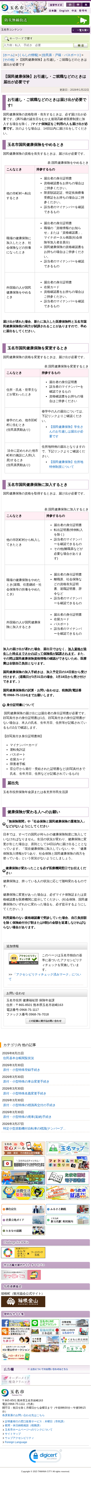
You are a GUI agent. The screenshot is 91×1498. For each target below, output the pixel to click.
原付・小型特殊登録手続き (22, 1069)
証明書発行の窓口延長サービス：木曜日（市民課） (35, 1421)
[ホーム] (8, 55)
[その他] (8, 59)
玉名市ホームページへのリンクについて (29, 1429)
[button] (45, 1457)
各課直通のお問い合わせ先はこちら (23, 1415)
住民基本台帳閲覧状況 (19, 1058)
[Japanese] (52, 11)
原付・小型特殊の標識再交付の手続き (30, 1105)
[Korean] (83, 11)
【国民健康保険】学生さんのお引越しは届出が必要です (66, 431)
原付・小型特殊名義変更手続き (25, 1093)
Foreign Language (16, 1442)
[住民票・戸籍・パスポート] (61, 55)
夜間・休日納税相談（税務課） (23, 1425)
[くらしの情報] (28, 55)
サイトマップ (13, 1433)
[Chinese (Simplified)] (74, 11)
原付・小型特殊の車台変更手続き (26, 1081)
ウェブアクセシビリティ (19, 1438)
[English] (64, 11)
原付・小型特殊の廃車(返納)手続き (28, 1116)
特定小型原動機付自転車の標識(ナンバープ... (34, 1128)
